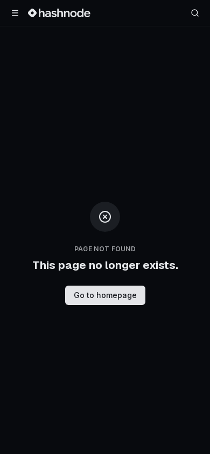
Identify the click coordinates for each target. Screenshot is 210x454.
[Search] (195, 13)
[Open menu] (15, 13)
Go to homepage (105, 295)
